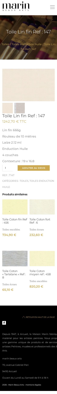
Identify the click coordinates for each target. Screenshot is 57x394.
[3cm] (15, 207)
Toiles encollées (11, 229)
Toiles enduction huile (27, 44)
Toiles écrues (36, 229)
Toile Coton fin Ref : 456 (14, 221)
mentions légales (33, 385)
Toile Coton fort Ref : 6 (39, 221)
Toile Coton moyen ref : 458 (40, 272)
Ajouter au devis (33, 168)
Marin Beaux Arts (16, 385)
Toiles (5, 44)
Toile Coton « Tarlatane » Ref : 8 (14, 274)
